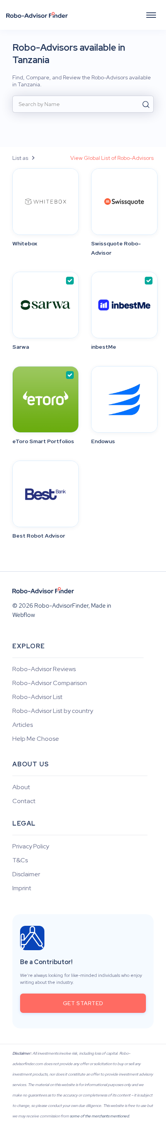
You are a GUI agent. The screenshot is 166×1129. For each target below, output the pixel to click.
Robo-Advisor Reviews (44, 669)
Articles (22, 724)
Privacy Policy (30, 846)
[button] (151, 15)
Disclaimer (26, 874)
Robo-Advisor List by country (52, 711)
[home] (37, 15)
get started (83, 1003)
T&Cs (20, 860)
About (21, 787)
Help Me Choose (35, 738)
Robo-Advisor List (37, 697)
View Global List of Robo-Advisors (112, 158)
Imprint (21, 888)
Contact (24, 801)
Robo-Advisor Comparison (49, 683)
